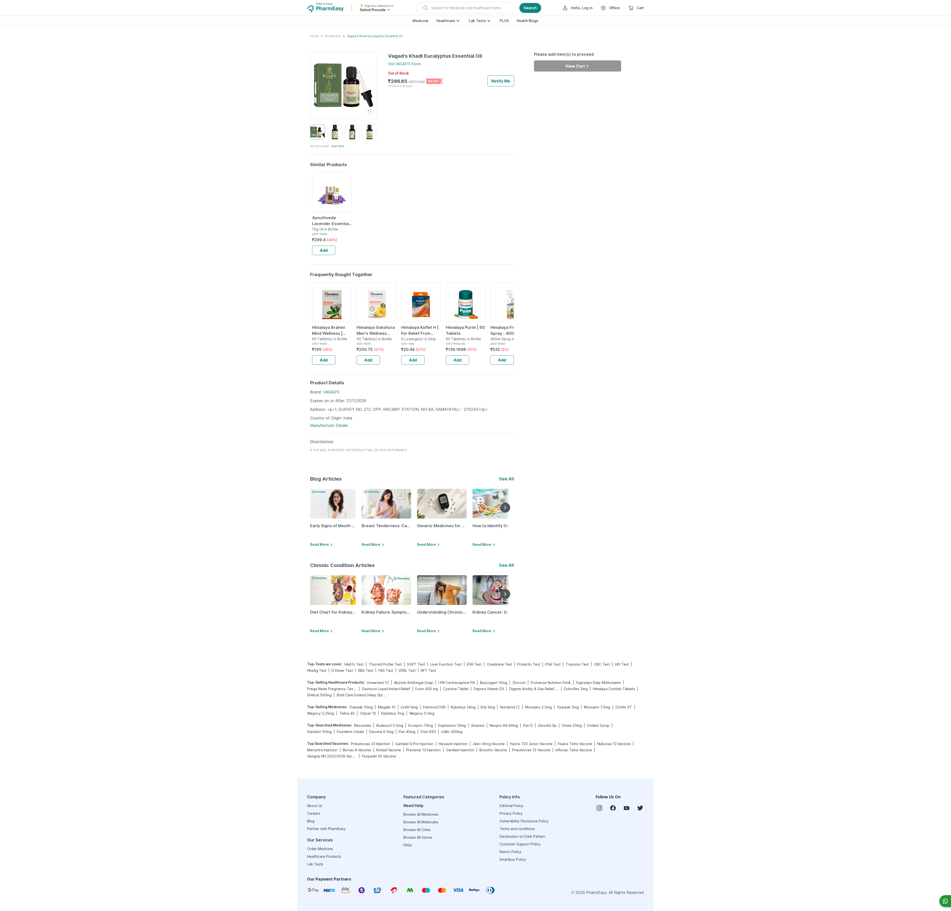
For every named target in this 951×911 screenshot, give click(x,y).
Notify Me (500, 80)
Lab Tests (477, 21)
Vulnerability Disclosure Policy (524, 821)
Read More (337, 146)
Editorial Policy (512, 806)
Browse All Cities (417, 830)
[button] (479, 8)
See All (506, 478)
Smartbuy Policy (513, 859)
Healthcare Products (324, 856)
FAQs (407, 845)
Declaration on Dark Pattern (522, 836)
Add (324, 250)
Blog (311, 821)
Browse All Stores (417, 837)
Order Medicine (320, 849)
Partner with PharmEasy (326, 829)
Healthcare (445, 21)
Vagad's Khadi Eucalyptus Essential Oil (375, 36)
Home (314, 36)
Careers (313, 813)
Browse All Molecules (420, 822)
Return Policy (510, 852)
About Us (314, 806)
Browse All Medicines (420, 814)
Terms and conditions (517, 829)
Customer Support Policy (520, 844)
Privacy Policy (511, 813)
